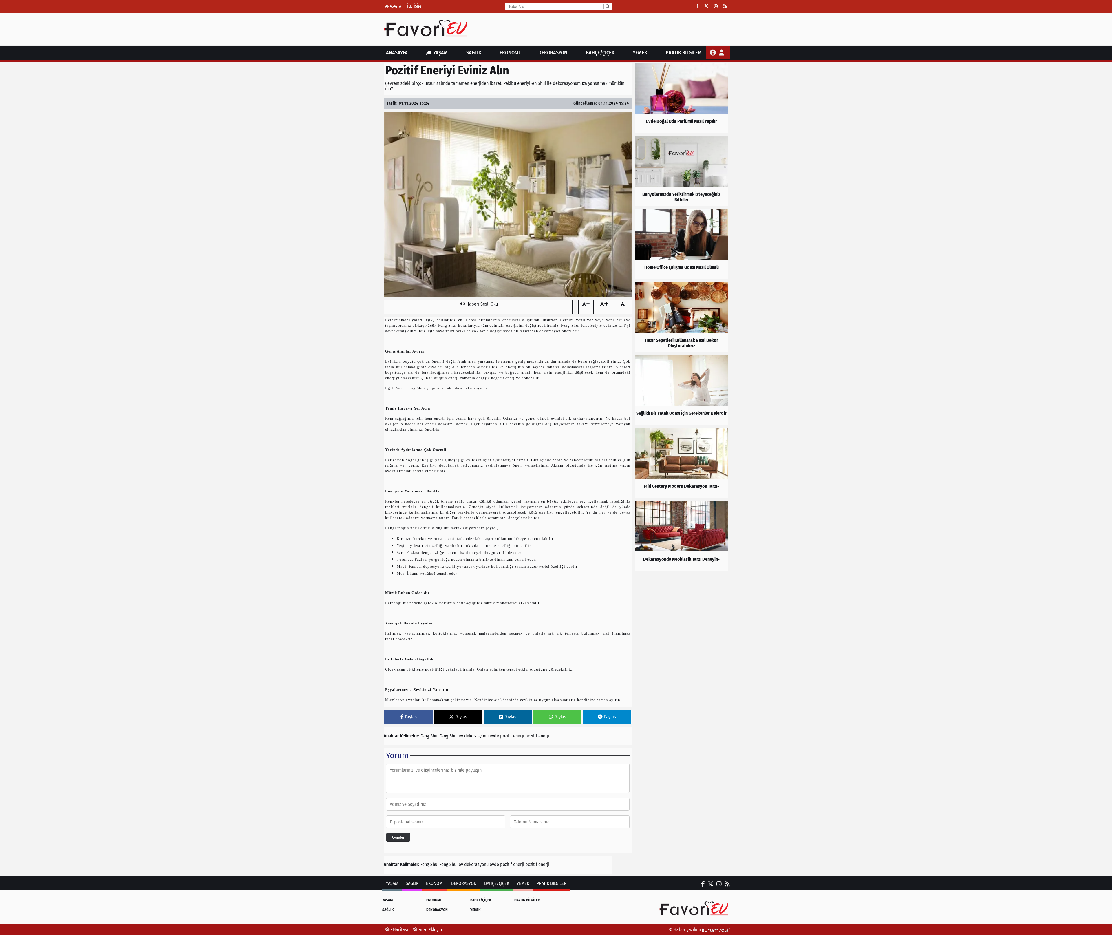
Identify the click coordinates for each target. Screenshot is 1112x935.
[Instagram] (715, 6)
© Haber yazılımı (685, 929)
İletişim (414, 6)
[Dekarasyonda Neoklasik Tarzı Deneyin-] (681, 536)
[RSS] (725, 6)
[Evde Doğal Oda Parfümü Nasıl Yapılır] (681, 98)
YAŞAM (440, 53)
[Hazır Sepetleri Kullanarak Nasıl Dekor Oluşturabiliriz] (681, 317)
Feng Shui (430, 736)
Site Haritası (396, 929)
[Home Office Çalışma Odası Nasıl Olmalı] (681, 244)
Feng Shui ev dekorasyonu (465, 736)
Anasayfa (393, 6)
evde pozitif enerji (507, 736)
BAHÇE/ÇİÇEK (600, 53)
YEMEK (640, 53)
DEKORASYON (552, 53)
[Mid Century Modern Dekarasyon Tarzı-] (681, 463)
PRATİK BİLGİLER (683, 53)
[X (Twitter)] (706, 6)
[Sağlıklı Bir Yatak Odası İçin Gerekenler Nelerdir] (681, 390)
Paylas (411, 716)
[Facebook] (697, 6)
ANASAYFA (397, 53)
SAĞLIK (473, 53)
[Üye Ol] (722, 52)
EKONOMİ (510, 53)
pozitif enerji (537, 736)
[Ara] (607, 6)
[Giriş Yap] (713, 52)
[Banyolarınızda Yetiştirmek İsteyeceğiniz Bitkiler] (681, 171)
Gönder (398, 837)
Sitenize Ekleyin (427, 929)
